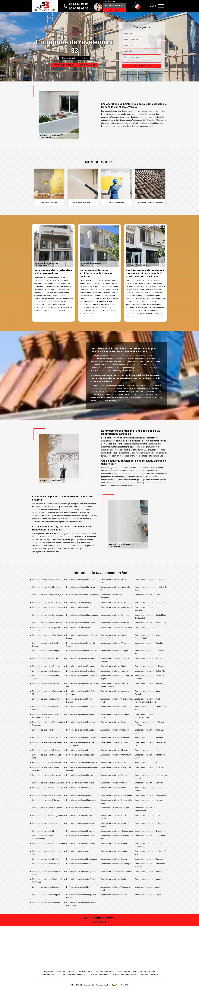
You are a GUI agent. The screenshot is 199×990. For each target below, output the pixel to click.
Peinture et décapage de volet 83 (125, 974)
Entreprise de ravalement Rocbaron (80, 722)
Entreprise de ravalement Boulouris (80, 607)
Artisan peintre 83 (123, 971)
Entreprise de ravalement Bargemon (149, 879)
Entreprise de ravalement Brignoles (149, 859)
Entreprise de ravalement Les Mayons (150, 767)
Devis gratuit (87, 65)
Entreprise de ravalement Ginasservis (47, 788)
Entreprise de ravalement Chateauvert (150, 831)
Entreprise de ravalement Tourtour (46, 666)
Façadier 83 (48, 971)
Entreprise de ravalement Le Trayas (80, 587)
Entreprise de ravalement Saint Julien (115, 707)
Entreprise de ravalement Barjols (113, 879)
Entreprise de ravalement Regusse (46, 730)
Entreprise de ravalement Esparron (114, 808)
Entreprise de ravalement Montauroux (81, 763)
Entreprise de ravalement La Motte (80, 755)
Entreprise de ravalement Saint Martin (81, 707)
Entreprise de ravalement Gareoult (114, 788)
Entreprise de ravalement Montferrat (46, 763)
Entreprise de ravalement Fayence (149, 800)
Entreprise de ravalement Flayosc (46, 800)
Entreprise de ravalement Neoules (114, 750)
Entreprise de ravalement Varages (114, 651)
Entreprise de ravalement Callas (113, 851)
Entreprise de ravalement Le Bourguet (115, 864)
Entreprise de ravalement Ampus (148, 895)
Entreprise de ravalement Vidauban (149, 643)
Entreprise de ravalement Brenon (45, 864)
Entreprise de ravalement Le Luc (79, 775)
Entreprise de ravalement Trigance (80, 658)
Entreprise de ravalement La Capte (149, 579)
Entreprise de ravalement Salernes (114, 691)
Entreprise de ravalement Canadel (148, 627)
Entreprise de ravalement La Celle (80, 836)
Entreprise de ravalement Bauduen (149, 871)
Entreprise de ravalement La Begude (47, 623)
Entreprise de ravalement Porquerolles (82, 595)
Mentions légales (103, 985)
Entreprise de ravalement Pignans (114, 742)
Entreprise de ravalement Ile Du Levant (82, 579)
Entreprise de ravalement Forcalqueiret (150, 795)
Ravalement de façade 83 (65, 971)
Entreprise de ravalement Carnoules (81, 843)
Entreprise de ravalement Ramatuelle (81, 730)
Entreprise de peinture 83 (100, 974)
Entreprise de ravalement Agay (78, 603)
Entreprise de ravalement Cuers (79, 816)
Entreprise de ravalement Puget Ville (115, 730)
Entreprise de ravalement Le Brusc (46, 603)
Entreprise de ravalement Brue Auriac (81, 859)
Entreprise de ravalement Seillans (148, 683)
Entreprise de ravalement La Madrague (48, 615)
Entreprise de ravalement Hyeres (113, 783)
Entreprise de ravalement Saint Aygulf (47, 595)
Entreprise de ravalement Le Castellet (150, 836)
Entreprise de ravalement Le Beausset (116, 871)
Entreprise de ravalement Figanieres (81, 800)
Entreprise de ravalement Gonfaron (149, 783)
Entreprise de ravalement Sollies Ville (150, 671)
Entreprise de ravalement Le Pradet (46, 738)
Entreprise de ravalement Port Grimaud (48, 635)
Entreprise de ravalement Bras (78, 864)
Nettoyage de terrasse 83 (150, 974)
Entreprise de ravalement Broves (113, 859)
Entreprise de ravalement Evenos (79, 808)
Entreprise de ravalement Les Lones (149, 603)
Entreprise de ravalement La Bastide (81, 879)
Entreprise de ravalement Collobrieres (150, 823)
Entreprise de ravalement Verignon (46, 651)
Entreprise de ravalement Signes (45, 683)
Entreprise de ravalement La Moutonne (116, 603)
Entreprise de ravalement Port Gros (114, 623)
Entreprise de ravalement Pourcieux (115, 738)
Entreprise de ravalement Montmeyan (115, 755)
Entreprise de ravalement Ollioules (46, 750)
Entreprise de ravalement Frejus (79, 795)
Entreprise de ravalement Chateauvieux (116, 831)
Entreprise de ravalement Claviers (80, 831)
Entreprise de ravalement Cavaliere (46, 587)
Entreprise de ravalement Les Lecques (82, 615)
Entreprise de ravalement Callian (79, 851)
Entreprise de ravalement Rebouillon (47, 579)
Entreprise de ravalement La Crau (148, 816)
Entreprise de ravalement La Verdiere (81, 651)
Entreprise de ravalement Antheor (80, 627)
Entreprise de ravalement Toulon (113, 666)
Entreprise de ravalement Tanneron (114, 671)
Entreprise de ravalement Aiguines (46, 902)
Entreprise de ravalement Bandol (79, 887)
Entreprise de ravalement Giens (147, 595)
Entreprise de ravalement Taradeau (80, 671)
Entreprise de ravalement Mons (147, 763)
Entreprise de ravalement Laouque (114, 615)
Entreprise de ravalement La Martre (46, 775)
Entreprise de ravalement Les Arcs (114, 895)
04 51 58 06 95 (78, 4)
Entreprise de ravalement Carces (113, 843)
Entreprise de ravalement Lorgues (114, 775)
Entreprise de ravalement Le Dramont (47, 607)
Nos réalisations (74, 58)
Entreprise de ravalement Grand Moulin (116, 607)
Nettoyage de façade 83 (105, 971)
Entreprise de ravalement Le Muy (148, 750)
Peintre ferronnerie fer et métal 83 (75, 974)
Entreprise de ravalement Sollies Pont (81, 676)
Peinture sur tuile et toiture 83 (144, 971)
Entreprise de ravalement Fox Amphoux (116, 795)
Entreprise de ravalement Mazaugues (115, 767)
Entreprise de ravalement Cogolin (46, 831)
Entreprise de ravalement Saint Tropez (47, 699)
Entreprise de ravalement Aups (147, 887)
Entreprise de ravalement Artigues (46, 895)
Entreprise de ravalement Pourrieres (81, 738)
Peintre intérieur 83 (86, 971)
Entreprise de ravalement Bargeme (46, 887)
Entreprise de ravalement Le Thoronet (150, 666)
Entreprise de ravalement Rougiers (80, 714)
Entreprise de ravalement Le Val (45, 658)
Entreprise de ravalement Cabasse (46, 859)
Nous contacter (63, 65)
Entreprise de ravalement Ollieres (80, 750)
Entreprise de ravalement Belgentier (81, 871)
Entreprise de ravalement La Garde (46, 795)
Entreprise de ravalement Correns (80, 823)
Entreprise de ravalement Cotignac (46, 823)
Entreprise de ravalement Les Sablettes (116, 627)
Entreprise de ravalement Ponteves (149, 738)
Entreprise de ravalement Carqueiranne (48, 843)
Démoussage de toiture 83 (49, 974)
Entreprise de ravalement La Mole (114, 763)
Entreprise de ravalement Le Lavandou (48, 783)
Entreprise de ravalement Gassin (79, 788)
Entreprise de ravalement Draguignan (47, 816)
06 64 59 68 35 (78, 8)
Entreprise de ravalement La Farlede (47, 808)
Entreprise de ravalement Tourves (148, 658)
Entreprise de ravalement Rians (113, 722)
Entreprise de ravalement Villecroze (115, 643)
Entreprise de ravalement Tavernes (46, 671)
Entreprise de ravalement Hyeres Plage (151, 623)
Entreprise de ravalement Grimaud (80, 783)
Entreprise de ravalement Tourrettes (80, 666)
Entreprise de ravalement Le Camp (80, 623)
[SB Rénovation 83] (45, 6)
